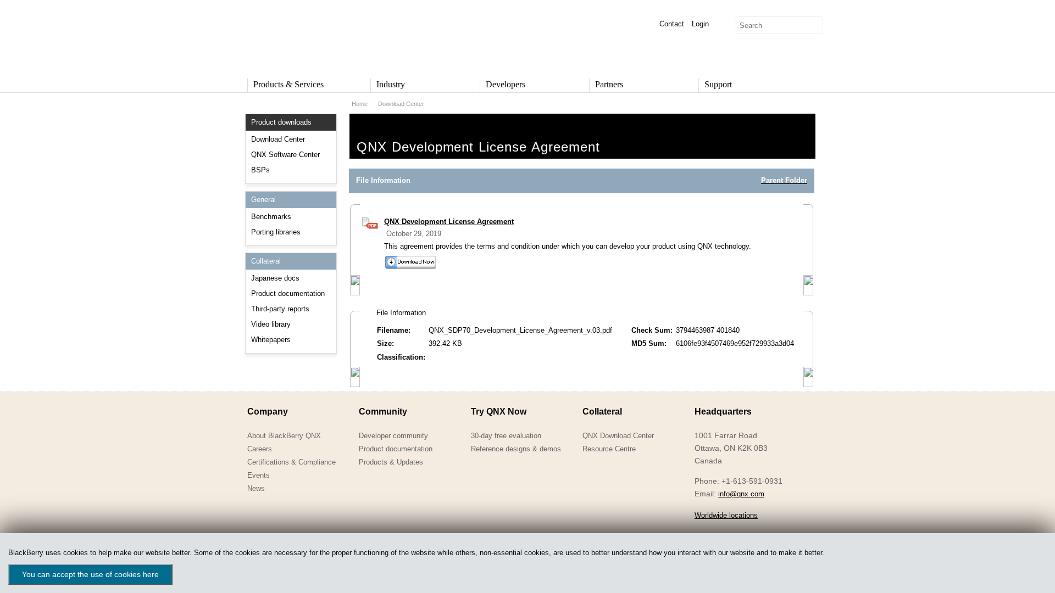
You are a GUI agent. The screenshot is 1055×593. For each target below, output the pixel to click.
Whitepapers (271, 339)
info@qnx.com (741, 494)
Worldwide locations (726, 515)
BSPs (260, 170)
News (256, 488)
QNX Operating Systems (280, 36)
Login (700, 24)
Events (258, 475)
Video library (271, 324)
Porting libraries (276, 232)
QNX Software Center (285, 154)
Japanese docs (275, 278)
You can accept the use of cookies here (90, 574)
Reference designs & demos (516, 449)
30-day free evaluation (506, 436)
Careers (259, 449)
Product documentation (288, 293)
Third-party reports (280, 309)
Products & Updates (391, 462)
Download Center (278, 139)
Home (360, 103)
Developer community (393, 436)
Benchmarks (271, 216)
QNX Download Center (618, 436)
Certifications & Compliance (291, 462)
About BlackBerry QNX (284, 436)
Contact (671, 24)
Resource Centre (609, 449)
